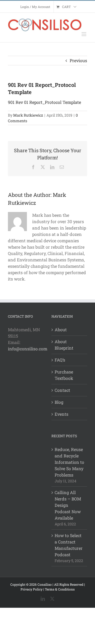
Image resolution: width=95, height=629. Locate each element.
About (61, 329)
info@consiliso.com (27, 348)
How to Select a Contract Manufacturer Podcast (69, 545)
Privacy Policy (31, 589)
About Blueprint (64, 345)
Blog (59, 402)
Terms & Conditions (60, 589)
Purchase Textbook (64, 375)
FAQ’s (60, 360)
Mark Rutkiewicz (28, 115)
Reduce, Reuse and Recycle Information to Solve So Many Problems (69, 462)
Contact (62, 390)
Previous (78, 60)
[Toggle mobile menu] (84, 34)
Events (61, 414)
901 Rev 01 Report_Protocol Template (44, 102)
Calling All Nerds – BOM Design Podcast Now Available (68, 505)
